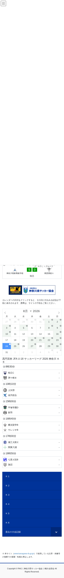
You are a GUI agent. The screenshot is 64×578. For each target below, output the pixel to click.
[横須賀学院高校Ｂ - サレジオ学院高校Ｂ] (32, 427)
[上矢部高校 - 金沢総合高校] (32, 392)
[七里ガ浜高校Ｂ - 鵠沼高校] (32, 462)
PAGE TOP (59, 558)
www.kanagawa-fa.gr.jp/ (24, 554)
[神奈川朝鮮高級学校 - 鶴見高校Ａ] (32, 271)
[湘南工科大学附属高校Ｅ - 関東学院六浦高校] (32, 444)
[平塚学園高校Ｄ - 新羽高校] (32, 410)
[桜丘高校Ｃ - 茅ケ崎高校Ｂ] (32, 375)
